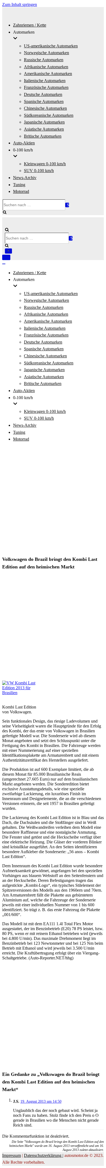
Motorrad (21, 191)
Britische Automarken (42, 136)
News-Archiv (24, 177)
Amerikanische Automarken (48, 73)
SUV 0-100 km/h (39, 170)
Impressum (11, 1155)
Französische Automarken (46, 87)
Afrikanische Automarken (46, 66)
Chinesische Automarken (45, 108)
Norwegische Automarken (46, 52)
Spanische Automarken (44, 101)
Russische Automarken (43, 59)
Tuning (19, 184)
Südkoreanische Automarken (48, 115)
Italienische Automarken (45, 80)
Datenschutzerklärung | (43, 1155)
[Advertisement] (53, 500)
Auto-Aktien (24, 143)
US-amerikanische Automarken (51, 46)
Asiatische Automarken (44, 129)
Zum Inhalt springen (19, 4)
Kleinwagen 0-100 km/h (45, 163)
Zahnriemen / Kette (29, 25)
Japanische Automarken (44, 122)
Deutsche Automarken (43, 94)
